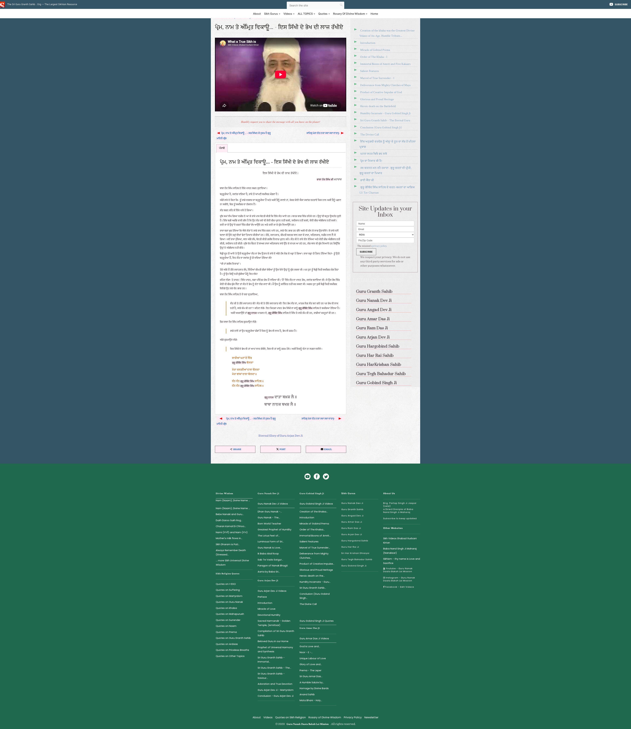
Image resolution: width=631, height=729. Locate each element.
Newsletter (371, 717)
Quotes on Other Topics (230, 656)
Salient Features (369, 71)
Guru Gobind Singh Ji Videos (316, 503)
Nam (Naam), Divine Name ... (233, 500)
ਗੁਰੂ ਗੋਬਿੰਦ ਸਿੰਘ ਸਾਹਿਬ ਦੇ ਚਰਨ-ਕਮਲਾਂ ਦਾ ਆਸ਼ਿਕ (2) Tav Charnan (387, 190)
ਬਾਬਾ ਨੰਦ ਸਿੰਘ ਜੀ (325, 179)
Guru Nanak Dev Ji (268, 493)
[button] (235, 449)
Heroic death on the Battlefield (378, 106)
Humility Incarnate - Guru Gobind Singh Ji (385, 113)
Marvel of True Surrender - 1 (377, 78)
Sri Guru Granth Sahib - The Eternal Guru (385, 120)
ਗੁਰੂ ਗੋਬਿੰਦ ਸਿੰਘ (305, 308)
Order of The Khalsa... (312, 529)
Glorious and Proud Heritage (377, 99)
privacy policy (379, 246)
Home (374, 13)
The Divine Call (369, 134)
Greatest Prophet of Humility (274, 529)
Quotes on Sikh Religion (290, 717)
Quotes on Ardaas (227, 644)
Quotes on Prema (226, 632)
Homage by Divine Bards (314, 688)
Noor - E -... (306, 652)
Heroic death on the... (312, 575)
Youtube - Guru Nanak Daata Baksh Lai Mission (398, 570)
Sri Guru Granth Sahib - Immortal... (271, 659)
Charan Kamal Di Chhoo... (231, 526)
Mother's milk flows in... (229, 538)
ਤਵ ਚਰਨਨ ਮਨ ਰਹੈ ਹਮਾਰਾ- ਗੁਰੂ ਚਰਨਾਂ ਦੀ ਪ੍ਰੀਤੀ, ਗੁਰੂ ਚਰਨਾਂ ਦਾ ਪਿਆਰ (385, 170)
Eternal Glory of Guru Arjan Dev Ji (280, 435)
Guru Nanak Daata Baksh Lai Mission (308, 724)
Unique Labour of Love (313, 658)
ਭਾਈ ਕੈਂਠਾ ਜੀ (367, 180)
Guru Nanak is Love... (269, 547)
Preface (262, 597)
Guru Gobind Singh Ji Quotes (317, 621)
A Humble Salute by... (312, 682)
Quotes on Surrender (228, 620)
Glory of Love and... (311, 664)
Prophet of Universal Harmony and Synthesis (275, 649)
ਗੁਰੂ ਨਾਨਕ (252, 313)
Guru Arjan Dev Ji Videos (272, 591)
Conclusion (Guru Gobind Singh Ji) (381, 127)
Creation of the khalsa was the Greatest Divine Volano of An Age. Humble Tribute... (387, 33)
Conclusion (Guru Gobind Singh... (315, 596)
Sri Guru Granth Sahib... (313, 587)
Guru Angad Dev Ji (352, 515)
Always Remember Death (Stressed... (231, 552)
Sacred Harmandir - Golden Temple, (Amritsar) (274, 623)
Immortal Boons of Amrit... (315, 535)
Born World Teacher (269, 523)
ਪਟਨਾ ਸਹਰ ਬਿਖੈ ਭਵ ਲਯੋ (373, 154)
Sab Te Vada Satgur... (270, 559)
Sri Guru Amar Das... (311, 676)
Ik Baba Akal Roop (268, 553)
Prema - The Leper (310, 670)
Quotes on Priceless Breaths (232, 650)
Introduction (367, 43)
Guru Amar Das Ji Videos (314, 638)
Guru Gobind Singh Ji (312, 493)
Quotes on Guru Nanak (229, 602)
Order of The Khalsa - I (373, 57)
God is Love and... (310, 646)
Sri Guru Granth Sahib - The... (274, 667)
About (257, 13)
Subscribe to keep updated (400, 518)
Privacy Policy (353, 717)
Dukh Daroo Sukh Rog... (229, 520)
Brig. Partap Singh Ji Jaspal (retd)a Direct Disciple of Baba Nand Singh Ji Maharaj (399, 508)
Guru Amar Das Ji (310, 628)
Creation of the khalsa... (314, 511)
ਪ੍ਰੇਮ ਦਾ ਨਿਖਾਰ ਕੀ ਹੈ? (371, 161)
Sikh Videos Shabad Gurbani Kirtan (400, 540)
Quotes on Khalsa (226, 608)
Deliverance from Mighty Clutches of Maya (385, 85)
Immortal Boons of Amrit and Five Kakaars (385, 64)
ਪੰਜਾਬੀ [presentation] (222, 148)
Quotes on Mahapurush (230, 614)
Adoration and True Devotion (275, 684)
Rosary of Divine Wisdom (324, 717)
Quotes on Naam (226, 626)
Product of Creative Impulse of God (381, 92)
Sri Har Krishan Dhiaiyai (355, 553)
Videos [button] (288, 13)
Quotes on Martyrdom (229, 596)
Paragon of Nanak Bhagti (273, 565)
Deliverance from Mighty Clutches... (314, 555)
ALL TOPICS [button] (305, 13)
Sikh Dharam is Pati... (228, 544)
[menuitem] (385, 290)
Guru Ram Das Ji (351, 528)
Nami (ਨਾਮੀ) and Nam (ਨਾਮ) (232, 532)
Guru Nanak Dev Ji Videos (273, 503)
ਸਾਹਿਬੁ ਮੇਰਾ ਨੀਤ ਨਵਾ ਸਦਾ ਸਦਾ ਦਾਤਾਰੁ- (323, 133)
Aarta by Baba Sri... (269, 571)
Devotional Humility (269, 615)
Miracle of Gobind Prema (375, 50)
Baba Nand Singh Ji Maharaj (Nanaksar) (400, 550)
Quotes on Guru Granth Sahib (233, 638)
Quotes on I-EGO (226, 584)
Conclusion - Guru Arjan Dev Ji (275, 696)
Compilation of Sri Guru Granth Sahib (276, 633)
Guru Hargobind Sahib (354, 540)
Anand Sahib (307, 694)
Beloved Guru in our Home (273, 641)
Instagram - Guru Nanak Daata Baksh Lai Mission (399, 579)
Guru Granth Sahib (352, 509)
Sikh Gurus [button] (271, 13)
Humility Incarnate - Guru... (315, 582)
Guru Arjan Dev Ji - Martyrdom (275, 690)
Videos (267, 717)
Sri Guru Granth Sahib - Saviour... (271, 675)
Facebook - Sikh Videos (399, 586)
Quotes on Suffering (228, 590)
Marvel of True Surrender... (315, 547)
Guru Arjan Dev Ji (268, 580)
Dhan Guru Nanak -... (270, 511)
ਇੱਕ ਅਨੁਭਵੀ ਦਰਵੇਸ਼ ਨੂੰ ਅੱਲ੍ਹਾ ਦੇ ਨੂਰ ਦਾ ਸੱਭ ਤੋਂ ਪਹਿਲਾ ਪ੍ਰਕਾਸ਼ (387, 144)
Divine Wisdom (224, 493)
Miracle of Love (266, 609)
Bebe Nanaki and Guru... (230, 514)
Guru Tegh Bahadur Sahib (356, 559)
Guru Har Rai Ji (350, 546)
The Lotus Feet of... (269, 535)
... (232, 562)
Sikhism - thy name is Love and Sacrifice (401, 561)
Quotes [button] (323, 13)
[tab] (221, 148)
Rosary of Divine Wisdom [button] (349, 13)
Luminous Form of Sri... (271, 541)
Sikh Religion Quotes (227, 573)
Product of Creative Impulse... (317, 563)
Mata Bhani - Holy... (311, 700)
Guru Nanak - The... (269, 517)
